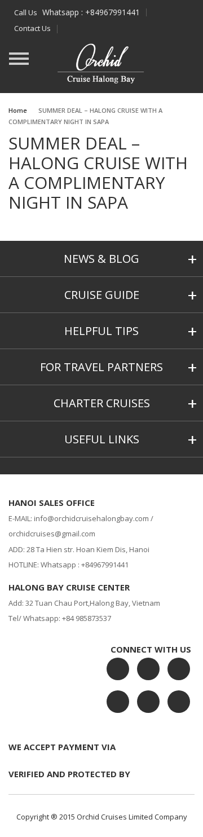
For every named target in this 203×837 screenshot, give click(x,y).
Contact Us (32, 28)
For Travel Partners (101, 367)
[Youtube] (178, 701)
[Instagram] (118, 701)
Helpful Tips (101, 330)
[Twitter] (148, 669)
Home (17, 110)
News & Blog (101, 258)
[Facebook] (118, 669)
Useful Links (101, 439)
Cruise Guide (101, 294)
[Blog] (148, 701)
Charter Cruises (102, 403)
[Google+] (178, 669)
